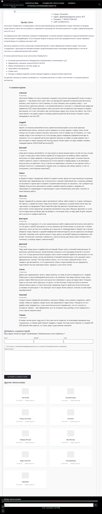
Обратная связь (31, 3)
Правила (71, 3)
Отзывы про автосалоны (53, 3)
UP (3, 507)
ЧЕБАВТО (25, 482)
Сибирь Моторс (25, 440)
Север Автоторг (25, 419)
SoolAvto (71, 419)
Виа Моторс (70, 440)
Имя (6, 338)
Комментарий (9, 349)
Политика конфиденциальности (41, 6)
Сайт (65, 338)
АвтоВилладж (71, 398)
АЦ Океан (25, 398)
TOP (3, 501)
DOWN (3, 511)
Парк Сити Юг (25, 461)
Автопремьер (71, 461)
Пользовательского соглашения (56, 346)
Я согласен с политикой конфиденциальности (22, 346)
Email (36, 338)
